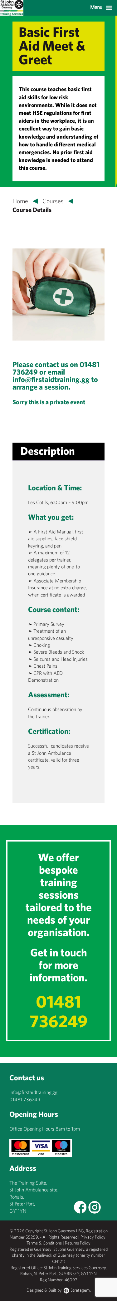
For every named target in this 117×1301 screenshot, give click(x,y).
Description (47, 450)
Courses (53, 200)
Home (20, 200)
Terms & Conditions (44, 1242)
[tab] (47, 451)
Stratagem (80, 1290)
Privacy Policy (92, 1237)
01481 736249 (59, 1011)
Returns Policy (77, 1242)
